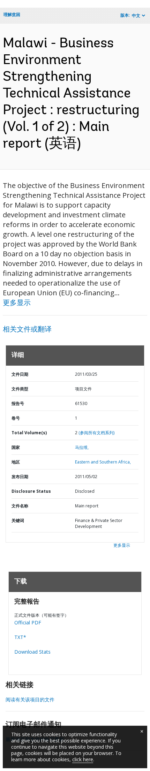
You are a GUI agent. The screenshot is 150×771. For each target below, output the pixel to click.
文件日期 (20, 374)
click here (82, 759)
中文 (136, 15)
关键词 (18, 520)
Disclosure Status (31, 491)
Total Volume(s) (29, 433)
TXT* (20, 637)
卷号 (16, 418)
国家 (16, 447)
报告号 (18, 403)
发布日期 (20, 477)
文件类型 (20, 389)
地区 (16, 462)
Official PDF (27, 622)
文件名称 (20, 506)
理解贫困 (11, 14)
